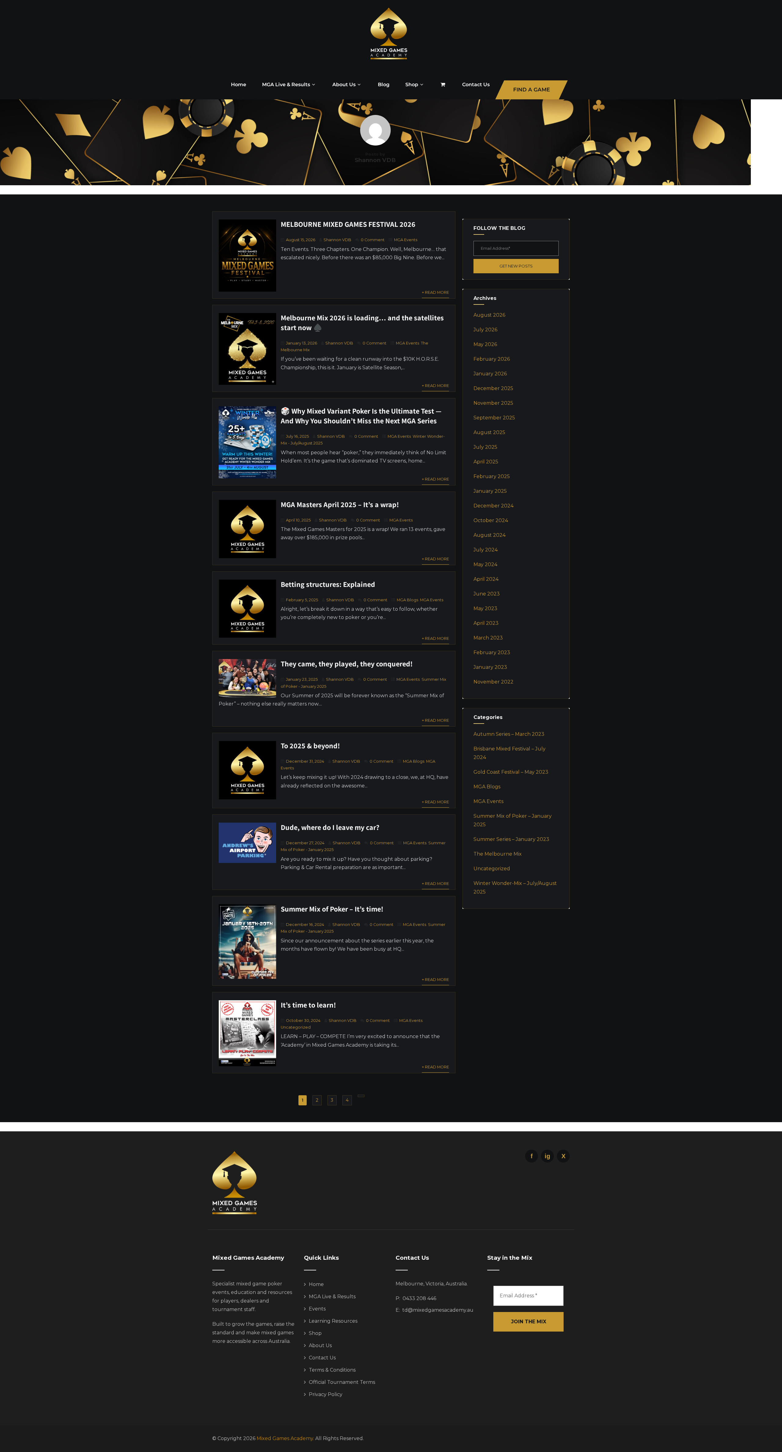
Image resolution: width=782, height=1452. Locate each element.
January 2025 (490, 491)
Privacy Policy (325, 1394)
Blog (383, 84)
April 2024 (486, 579)
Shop (411, 84)
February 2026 (491, 359)
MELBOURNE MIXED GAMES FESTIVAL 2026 (348, 224)
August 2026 (489, 315)
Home (238, 84)
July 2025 (485, 447)
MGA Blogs (407, 600)
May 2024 (485, 564)
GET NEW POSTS (516, 265)
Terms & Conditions (332, 1370)
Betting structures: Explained (328, 584)
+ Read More (435, 292)
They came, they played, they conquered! (347, 664)
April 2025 (485, 462)
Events (317, 1309)
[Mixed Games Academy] (389, 65)
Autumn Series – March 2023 (508, 734)
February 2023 (491, 652)
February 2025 (491, 476)
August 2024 (489, 535)
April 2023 (486, 623)
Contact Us (476, 84)
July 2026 (485, 330)
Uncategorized (296, 1027)
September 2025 (494, 418)
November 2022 (493, 682)
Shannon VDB (337, 240)
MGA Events (405, 240)
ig (547, 1156)
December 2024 (493, 506)
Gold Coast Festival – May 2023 (510, 772)
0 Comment (373, 240)
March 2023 (488, 638)
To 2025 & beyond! (310, 745)
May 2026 (485, 344)
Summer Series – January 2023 (511, 839)
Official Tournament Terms (342, 1382)
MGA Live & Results (286, 84)
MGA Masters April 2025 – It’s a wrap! (340, 504)
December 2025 (493, 388)
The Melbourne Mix (497, 854)
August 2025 (489, 432)
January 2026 (490, 374)
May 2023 (485, 608)
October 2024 (490, 520)
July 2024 (485, 550)
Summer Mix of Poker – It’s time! (332, 909)
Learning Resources (333, 1321)
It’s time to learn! (308, 1005)
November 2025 (493, 403)
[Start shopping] (443, 84)
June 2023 (486, 594)
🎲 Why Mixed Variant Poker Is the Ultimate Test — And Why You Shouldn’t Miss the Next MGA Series (361, 416)
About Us (344, 84)
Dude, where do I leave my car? (330, 827)
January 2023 (490, 667)
